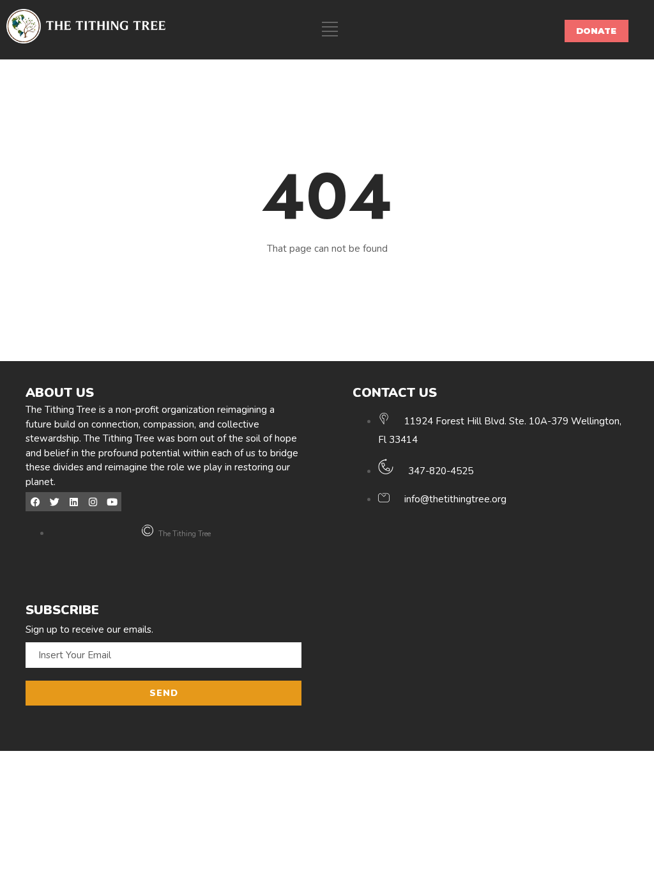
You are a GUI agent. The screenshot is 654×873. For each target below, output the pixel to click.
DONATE (596, 31)
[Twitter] (54, 501)
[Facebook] (35, 501)
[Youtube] (111, 501)
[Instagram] (92, 501)
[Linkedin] (73, 501)
